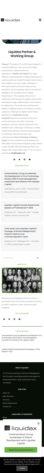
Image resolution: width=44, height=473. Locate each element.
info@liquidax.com (18, 153)
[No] (41, 465)
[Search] (37, 258)
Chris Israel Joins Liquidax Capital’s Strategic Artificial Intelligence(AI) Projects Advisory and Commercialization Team (21, 232)
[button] (40, 20)
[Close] (38, 423)
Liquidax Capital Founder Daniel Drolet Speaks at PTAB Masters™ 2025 (22, 206)
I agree (22, 468)
